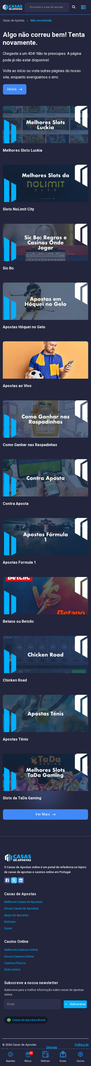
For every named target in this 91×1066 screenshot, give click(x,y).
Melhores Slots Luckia (22, 150)
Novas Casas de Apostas (21, 908)
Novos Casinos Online (19, 956)
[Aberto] (83, 7)
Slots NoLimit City (18, 209)
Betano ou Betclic (18, 621)
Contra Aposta (15, 503)
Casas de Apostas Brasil (28, 1020)
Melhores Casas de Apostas (23, 902)
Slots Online (12, 969)
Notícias (9, 921)
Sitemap (51, 1047)
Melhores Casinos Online (21, 949)
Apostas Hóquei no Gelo (24, 327)
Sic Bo (8, 268)
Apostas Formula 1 (19, 562)
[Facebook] (7, 880)
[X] (14, 880)
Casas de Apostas (13, 20)
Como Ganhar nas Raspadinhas (30, 445)
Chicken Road (15, 680)
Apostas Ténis (15, 739)
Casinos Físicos (15, 963)
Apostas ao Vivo (17, 386)
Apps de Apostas (16, 915)
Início (12, 89)
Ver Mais (42, 814)
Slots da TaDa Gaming (22, 798)
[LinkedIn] (21, 880)
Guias (8, 928)
